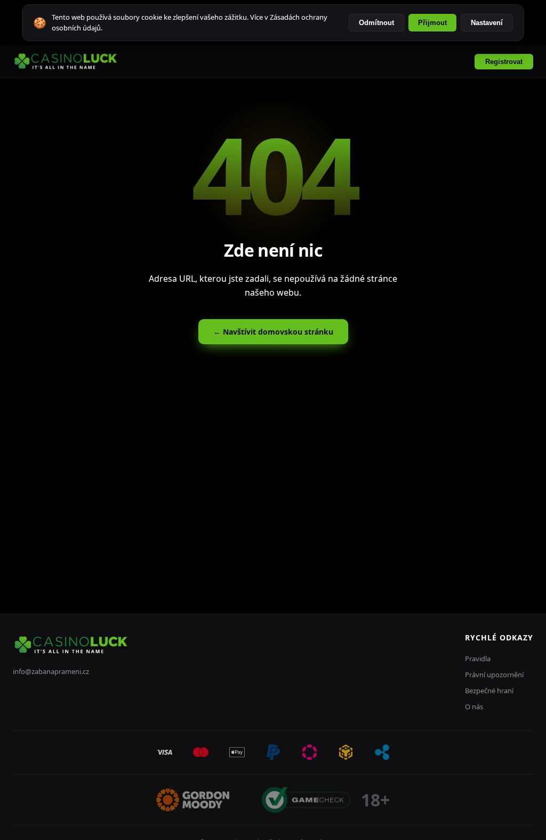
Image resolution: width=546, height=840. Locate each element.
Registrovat (504, 62)
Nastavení (487, 23)
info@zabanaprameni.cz (51, 671)
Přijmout (432, 23)
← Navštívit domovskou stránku (273, 332)
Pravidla (478, 658)
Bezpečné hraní (489, 690)
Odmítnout (376, 23)
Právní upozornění (494, 674)
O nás (474, 706)
